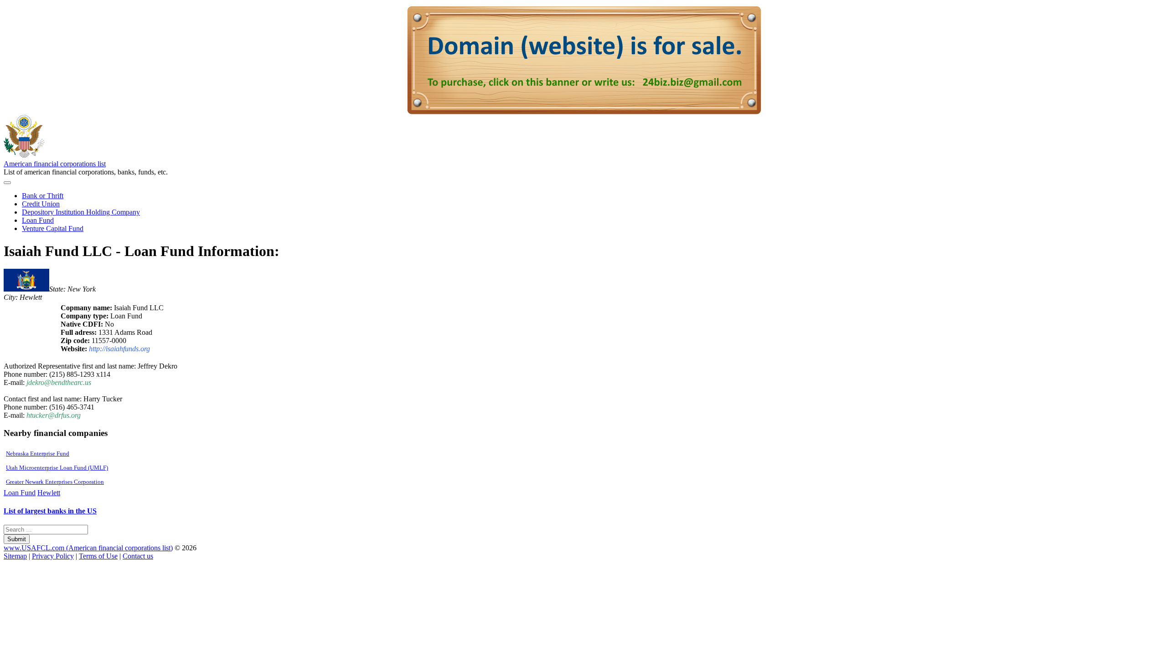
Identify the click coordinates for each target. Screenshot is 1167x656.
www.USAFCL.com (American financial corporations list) (88, 548)
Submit (16, 539)
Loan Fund (38, 220)
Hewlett (48, 493)
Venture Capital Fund (52, 228)
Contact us (138, 556)
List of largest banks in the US (50, 511)
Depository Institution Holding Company (81, 212)
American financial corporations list (55, 164)
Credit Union (41, 204)
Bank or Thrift (42, 196)
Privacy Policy (53, 556)
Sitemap (15, 556)
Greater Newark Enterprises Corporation (55, 481)
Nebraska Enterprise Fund (37, 453)
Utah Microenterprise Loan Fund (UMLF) (57, 467)
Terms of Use (98, 556)
